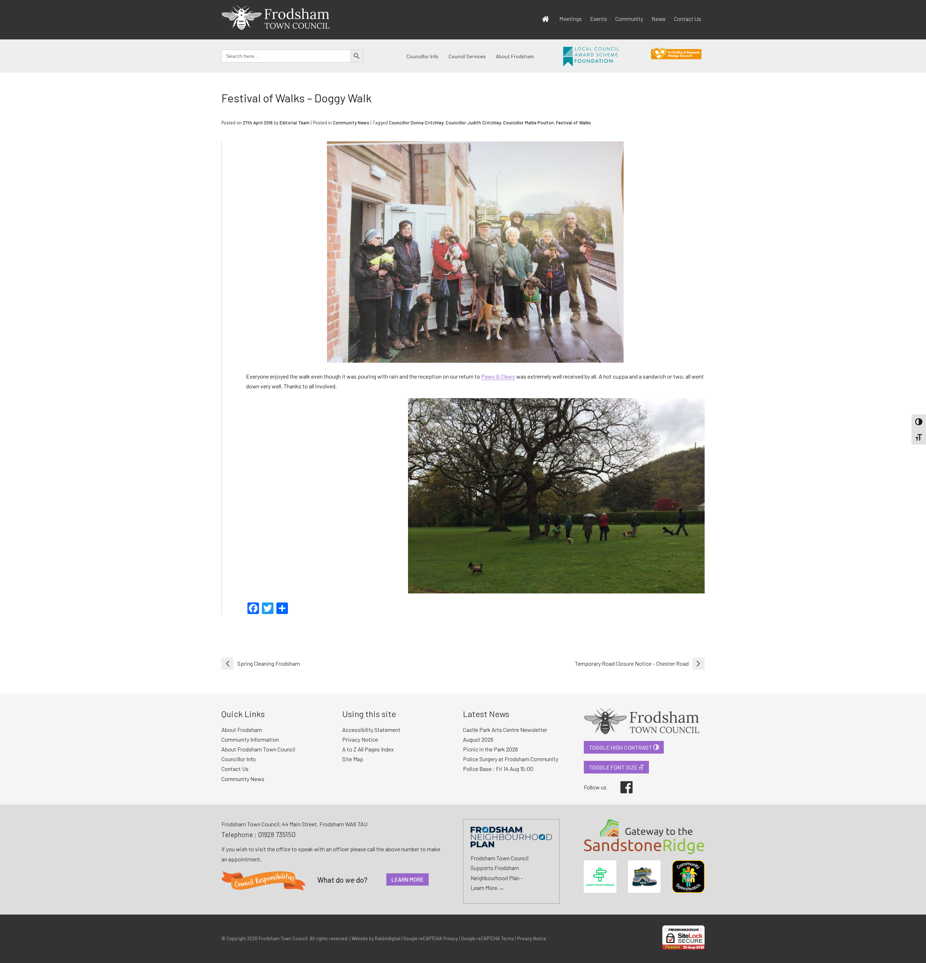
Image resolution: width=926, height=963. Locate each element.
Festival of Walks (573, 122)
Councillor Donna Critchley (416, 122)
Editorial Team (295, 122)
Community (629, 18)
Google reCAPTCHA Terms (487, 938)
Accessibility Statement (371, 729)
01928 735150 (277, 834)
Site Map (352, 758)
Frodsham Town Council (283, 938)
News (658, 18)
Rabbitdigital (387, 938)
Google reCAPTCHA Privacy (430, 938)
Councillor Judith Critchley (473, 122)
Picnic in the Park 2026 (490, 749)
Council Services (467, 56)
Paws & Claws (498, 376)
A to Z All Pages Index (368, 749)
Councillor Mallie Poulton (528, 122)
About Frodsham (515, 56)
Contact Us (687, 18)
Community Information (250, 739)
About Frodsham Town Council (258, 749)
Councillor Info (422, 56)
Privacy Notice (360, 739)
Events (598, 18)
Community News (351, 122)
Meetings (570, 18)
